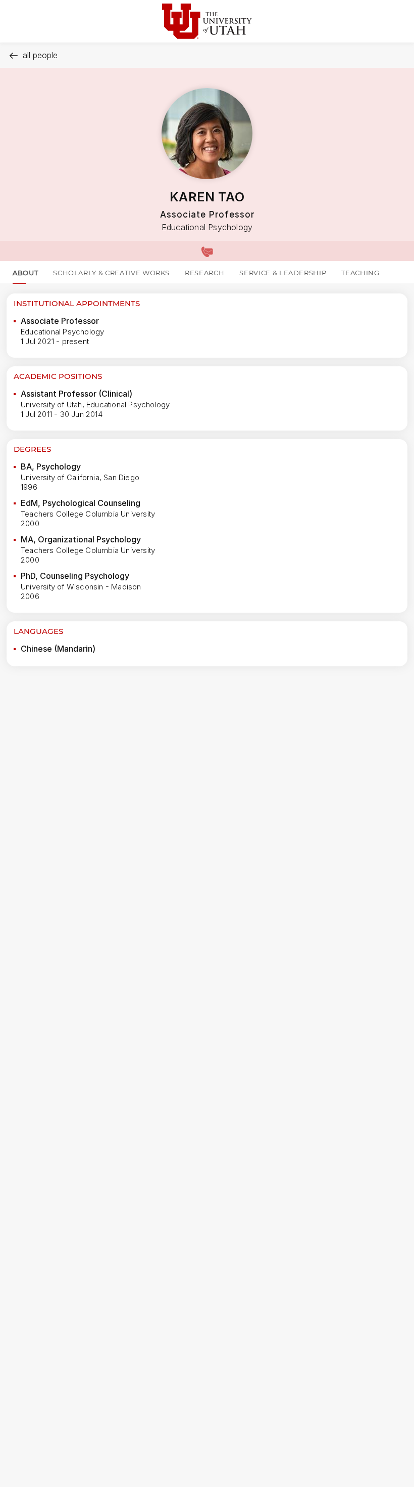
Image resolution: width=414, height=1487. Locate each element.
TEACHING (360, 273)
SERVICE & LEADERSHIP (282, 273)
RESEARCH (204, 273)
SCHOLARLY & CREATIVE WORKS (111, 273)
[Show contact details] (207, 251)
